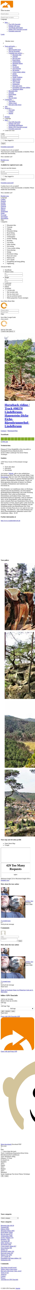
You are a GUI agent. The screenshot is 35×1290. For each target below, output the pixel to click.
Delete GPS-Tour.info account (18, 29)
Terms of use (5, 1272)
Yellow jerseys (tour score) (9, 1269)
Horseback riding (17, 89)
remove (8, 1011)
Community (8, 99)
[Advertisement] (17, 539)
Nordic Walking (17, 77)
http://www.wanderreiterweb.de (10, 520)
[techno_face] (13, 902)
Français (3, 206)
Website (11, 473)
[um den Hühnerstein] (17, 596)
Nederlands (4, 211)
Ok (2, 1176)
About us (8, 108)
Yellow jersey (13, 103)
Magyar (3, 208)
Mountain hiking (17, 63)
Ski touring (15, 70)
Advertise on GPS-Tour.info (9, 1279)
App (6, 106)
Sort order (9, 329)
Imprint (11, 113)
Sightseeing (16, 84)
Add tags (3, 1006)
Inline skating (16, 79)
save (13, 1011)
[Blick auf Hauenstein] (17, 803)
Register (7, 117)
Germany (4, 431)
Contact (11, 111)
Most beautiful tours (15, 49)
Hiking (14, 65)
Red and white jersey (15, 105)
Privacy (3, 1278)
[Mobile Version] (4, 441)
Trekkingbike (16, 62)
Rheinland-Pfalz (13, 431)
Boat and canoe (17, 86)
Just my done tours (12, 294)
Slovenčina (4, 216)
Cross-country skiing (18, 72)
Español (3, 204)
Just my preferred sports (14, 296)
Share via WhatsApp (19, 990)
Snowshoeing (16, 68)
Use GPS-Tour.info (14, 24)
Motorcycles (16, 80)
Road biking (16, 60)
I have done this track (9, 1151)
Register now (5, 160)
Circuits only (11, 290)
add (3, 1011)
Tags (8, 1006)
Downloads (5, 477)
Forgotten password (15, 31)
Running (15, 75)
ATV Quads (16, 82)
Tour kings (12, 101)
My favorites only (12, 292)
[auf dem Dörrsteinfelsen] (17, 665)
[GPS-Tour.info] (17, 7)
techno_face (29, 901)
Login (2, 34)
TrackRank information (16, 27)
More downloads (6, 1144)
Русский (3, 215)
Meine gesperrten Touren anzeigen (17, 298)
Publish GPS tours (14, 26)
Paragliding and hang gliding (21, 87)
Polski (3, 213)
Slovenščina (4, 218)
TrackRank (8, 270)
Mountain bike (16, 55)
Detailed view (5, 880)
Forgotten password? (7, 147)
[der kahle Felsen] (17, 734)
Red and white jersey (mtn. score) (11, 1271)
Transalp (15, 56)
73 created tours (5, 921)
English (3, 203)
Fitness (7, 286)
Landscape (8, 283)
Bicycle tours (16, 58)
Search (11, 48)
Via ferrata (15, 67)
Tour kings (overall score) (9, 1267)
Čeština (3, 199)
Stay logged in (9, 140)
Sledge (14, 74)
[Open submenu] (16, 46)
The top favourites (14, 51)
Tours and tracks (10, 46)
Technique (8, 288)
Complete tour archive (16, 53)
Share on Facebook (7, 990)
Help (6, 22)
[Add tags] (17, 1008)
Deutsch (3, 201)
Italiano (3, 210)
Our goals (12, 110)
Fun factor (8, 285)
